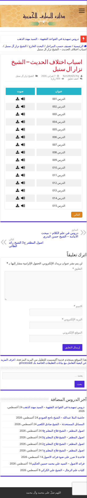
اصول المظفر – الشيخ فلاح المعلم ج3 (63, 437)
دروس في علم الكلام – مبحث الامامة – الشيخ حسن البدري (59, 233)
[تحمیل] (17, 99)
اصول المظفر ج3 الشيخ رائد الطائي (26, 243)
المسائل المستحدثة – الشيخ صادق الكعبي (60, 424)
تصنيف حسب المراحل (58, 46)
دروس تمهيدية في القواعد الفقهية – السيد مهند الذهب (48, 38)
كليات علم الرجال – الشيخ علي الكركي (62, 470)
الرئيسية (79, 46)
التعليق (77, 268)
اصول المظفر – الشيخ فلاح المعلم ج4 (63, 430)
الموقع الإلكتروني (72, 332)
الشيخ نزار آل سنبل (16, 46)
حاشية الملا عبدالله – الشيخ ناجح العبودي (61, 417)
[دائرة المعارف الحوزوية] (43, 15)
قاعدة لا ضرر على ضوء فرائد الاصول (64, 457)
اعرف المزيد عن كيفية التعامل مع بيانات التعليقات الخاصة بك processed (44, 361)
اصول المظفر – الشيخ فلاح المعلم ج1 (63, 450)
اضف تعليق (73, 78)
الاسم (78, 306)
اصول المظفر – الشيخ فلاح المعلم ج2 (63, 443)
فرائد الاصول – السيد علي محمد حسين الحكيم (58, 463)
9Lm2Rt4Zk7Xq (71, 76)
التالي (76, 214)
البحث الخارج (36, 46)
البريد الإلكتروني (72, 319)
